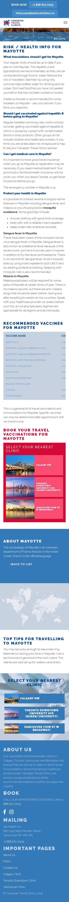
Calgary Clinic (12, 874)
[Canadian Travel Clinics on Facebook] (4, 812)
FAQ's (7, 861)
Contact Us (10, 867)
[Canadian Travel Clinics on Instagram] (11, 812)
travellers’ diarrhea (24, 79)
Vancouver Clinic (14, 887)
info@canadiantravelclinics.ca (35, 13)
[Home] (13, 23)
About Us (9, 855)
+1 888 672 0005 (42, 4)
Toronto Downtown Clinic (19, 880)
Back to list (21, 564)
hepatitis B (56, 126)
